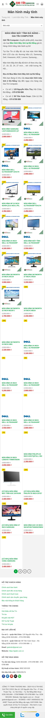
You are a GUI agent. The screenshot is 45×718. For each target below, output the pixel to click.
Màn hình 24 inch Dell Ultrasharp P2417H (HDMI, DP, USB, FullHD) (33, 136)
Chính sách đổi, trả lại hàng (12, 591)
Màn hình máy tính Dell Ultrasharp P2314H (32, 243)
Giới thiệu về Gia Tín (9, 611)
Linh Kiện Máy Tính (20, 17)
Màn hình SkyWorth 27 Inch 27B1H (33, 276)
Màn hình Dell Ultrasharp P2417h (32, 204)
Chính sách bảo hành (9, 587)
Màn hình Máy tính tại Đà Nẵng (23, 43)
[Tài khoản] (3, 4)
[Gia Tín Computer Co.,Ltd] (21, 4)
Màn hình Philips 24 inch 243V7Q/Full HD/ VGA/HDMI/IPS (33, 456)
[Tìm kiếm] (6, 4)
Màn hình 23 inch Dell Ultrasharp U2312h (10, 422)
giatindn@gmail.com (14, 647)
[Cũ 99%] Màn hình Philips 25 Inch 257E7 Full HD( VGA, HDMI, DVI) (33, 494)
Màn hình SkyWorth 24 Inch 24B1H (33, 309)
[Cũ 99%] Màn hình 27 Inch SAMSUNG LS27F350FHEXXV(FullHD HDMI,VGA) (12, 528)
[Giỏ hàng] (42, 4)
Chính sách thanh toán (10, 594)
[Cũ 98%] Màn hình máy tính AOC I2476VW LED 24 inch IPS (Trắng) (11, 494)
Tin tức (4, 614)
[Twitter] (7, 676)
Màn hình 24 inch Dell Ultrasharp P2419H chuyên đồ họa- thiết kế (32, 169)
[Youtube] (11, 676)
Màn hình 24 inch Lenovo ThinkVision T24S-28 (11, 460)
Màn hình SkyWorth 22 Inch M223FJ (11, 309)
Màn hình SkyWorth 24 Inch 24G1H (11, 276)
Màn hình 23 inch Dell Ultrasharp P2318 (31, 385)
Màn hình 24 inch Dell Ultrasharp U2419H (10, 243)
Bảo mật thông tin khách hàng (13, 600)
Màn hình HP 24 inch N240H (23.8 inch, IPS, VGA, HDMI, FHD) (11, 206)
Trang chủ (6, 17)
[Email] (15, 676)
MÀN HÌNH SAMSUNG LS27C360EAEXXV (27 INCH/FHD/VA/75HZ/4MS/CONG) (14, 131)
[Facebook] (3, 676)
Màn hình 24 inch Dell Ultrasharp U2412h (31, 422)
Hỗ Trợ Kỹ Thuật (8, 621)
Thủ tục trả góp (7, 624)
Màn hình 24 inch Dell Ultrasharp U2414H (31, 348)
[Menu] (37, 4)
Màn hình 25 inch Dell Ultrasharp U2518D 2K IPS (10, 385)
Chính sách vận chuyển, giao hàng (14, 597)
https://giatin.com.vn (16, 651)
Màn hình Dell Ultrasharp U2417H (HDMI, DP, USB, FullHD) (10, 173)
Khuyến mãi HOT (8, 618)
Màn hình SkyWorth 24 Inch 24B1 (11, 343)
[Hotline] (19, 676)
